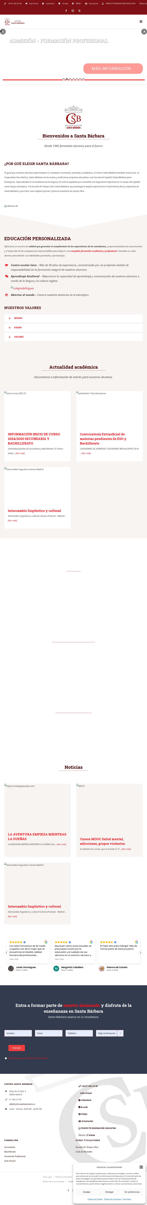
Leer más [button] (20, 959)
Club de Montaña (84, 1151)
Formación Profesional (14, 1156)
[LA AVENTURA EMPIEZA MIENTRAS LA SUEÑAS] (37, 806)
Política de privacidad (112, 1199)
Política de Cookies (95, 1199)
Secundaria (9, 1147)
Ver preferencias (132, 1192)
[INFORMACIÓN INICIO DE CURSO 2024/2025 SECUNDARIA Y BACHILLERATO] (37, 409)
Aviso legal (126, 1199)
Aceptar (86, 1192)
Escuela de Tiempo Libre (87, 1147)
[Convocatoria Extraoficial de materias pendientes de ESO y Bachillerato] (109, 409)
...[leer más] (19, 453)
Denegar (109, 1192)
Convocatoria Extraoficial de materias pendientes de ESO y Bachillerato (103, 438)
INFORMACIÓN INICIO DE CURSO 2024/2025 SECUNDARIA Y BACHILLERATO (34, 438)
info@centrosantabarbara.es (22, 1104)
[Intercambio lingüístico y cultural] (37, 485)
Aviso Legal (47, 1177)
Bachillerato (10, 1151)
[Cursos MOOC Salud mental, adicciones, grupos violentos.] (109, 808)
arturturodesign (58, 1181)
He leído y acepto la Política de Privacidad (27, 1058)
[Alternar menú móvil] (141, 21)
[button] (141, 1167)
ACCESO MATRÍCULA (112, 68)
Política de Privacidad (63, 1177)
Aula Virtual (9, 1160)
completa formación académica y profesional (94, 250)
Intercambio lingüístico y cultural (34, 511)
